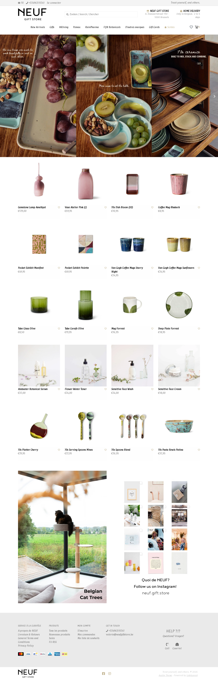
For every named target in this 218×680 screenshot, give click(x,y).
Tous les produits (58, 630)
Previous (10, 96)
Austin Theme (165, 675)
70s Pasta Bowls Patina (170, 449)
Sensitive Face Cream (169, 389)
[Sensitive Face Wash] (132, 366)
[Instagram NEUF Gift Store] (109, 673)
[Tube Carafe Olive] (86, 305)
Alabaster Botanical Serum (33, 389)
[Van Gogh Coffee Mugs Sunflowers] (179, 244)
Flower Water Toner (76, 389)
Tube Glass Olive (26, 328)
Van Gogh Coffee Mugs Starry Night (127, 269)
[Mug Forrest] (132, 305)
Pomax (76, 27)
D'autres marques (134, 27)
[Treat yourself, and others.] (39, 14)
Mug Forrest (118, 328)
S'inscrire (83, 630)
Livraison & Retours (29, 634)
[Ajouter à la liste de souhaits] (59, 207)
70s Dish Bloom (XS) (122, 207)
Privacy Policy (26, 645)
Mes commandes (86, 634)
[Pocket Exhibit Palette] (86, 244)
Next (208, 96)
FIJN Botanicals (112, 27)
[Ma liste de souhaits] (191, 26)
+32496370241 (116, 630)
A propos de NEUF (28, 630)
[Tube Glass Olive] (39, 305)
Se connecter (54, 2)
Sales (52, 638)
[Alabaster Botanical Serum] (39, 366)
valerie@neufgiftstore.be (119, 634)
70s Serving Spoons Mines (79, 449)
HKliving (63, 27)
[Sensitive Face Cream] (179, 366)
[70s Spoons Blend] (132, 426)
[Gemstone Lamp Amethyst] (39, 184)
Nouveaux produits (59, 634)
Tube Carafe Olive (74, 328)
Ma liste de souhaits (88, 638)
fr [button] (22, 2)
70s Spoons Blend (120, 449)
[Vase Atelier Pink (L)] (86, 184)
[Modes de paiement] (21, 654)
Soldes (171, 27)
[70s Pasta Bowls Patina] (179, 426)
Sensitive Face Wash (122, 389)
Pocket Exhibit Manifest (31, 267)
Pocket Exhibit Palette (77, 267)
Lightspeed (192, 675)
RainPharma (92, 27)
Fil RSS (53, 642)
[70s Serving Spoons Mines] (86, 426)
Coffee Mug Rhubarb (169, 207)
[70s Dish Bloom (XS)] (132, 184)
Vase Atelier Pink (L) (76, 207)
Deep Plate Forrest (168, 328)
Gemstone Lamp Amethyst (32, 207)
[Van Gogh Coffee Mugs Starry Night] (132, 244)
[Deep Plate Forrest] (179, 305)
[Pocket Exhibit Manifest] (39, 244)
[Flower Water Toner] (86, 366)
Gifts (52, 27)
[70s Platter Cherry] (39, 426)
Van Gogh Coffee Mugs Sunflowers (176, 267)
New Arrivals (37, 27)
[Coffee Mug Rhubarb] (179, 184)
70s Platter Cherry (28, 449)
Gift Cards (154, 27)
